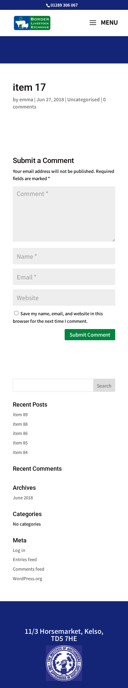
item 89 (20, 414)
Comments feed (28, 569)
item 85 (20, 442)
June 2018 (23, 497)
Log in (19, 550)
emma (26, 99)
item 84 (20, 452)
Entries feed (25, 559)
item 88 (20, 424)
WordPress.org (27, 578)
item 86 (20, 433)
